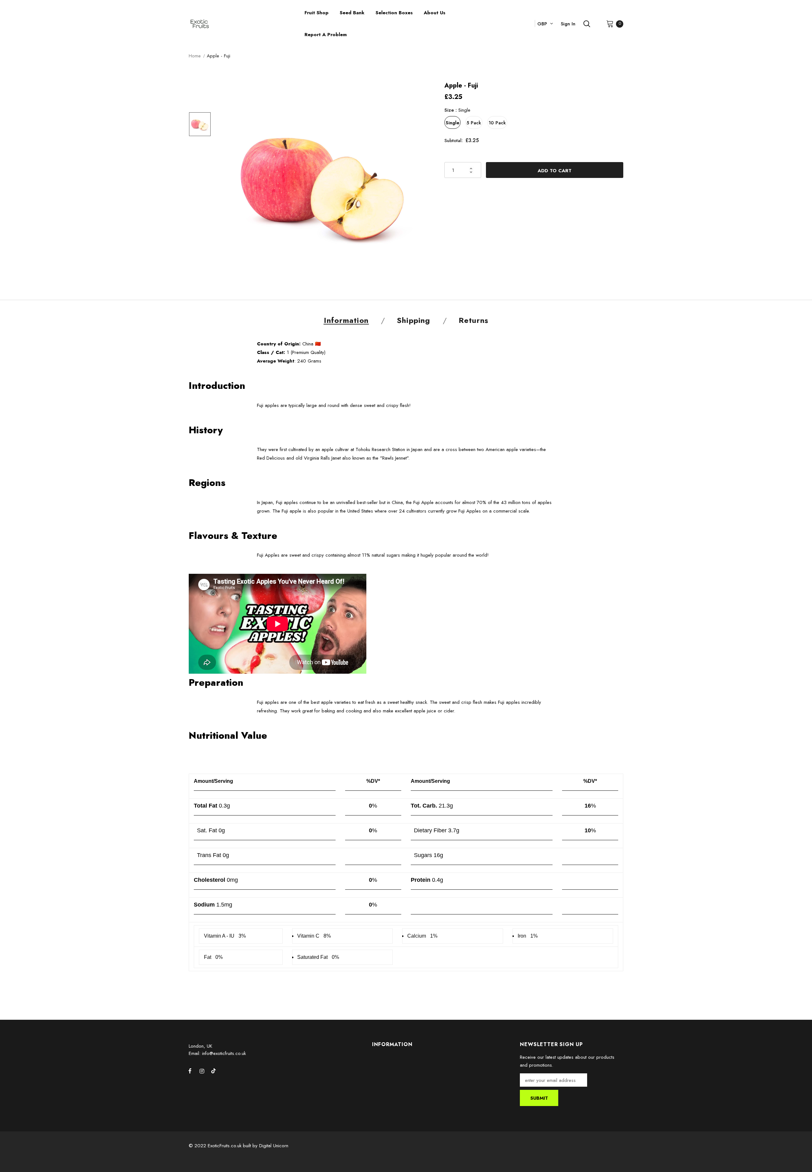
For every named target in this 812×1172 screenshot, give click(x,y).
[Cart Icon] (610, 23)
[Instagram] (201, 1071)
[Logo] (242, 24)
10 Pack (497, 122)
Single (452, 122)
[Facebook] (190, 1071)
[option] (324, 183)
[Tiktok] (213, 1071)
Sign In (568, 23)
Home (195, 55)
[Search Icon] (586, 23)
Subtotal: (453, 140)
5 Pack (474, 122)
